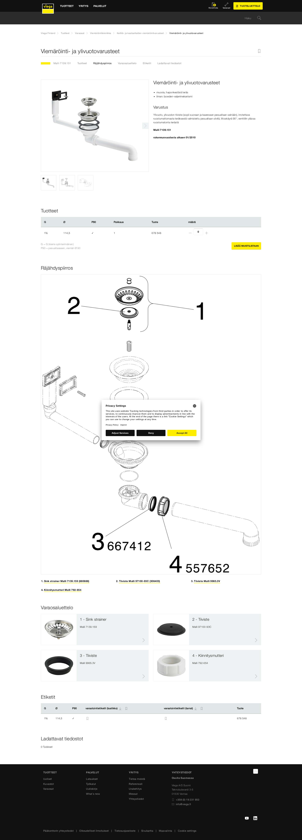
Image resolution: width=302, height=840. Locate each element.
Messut (133, 793)
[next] (145, 126)
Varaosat (79, 33)
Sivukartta (147, 830)
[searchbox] (148, 18)
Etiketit (147, 63)
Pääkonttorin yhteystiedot (58, 830)
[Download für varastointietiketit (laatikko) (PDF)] (120, 708)
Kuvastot (48, 783)
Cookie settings (187, 830)
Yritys (133, 772)
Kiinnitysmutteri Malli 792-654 (62, 589)
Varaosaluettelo (127, 63)
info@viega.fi (183, 804)
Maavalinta (165, 830)
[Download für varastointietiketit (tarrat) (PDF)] (195, 708)
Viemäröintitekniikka (100, 33)
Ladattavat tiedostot (169, 63)
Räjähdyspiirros (102, 63)
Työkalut (91, 783)
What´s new (93, 793)
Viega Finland (48, 33)
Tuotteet (65, 33)
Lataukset (92, 778)
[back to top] (255, 771)
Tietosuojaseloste (125, 830)
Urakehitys (135, 788)
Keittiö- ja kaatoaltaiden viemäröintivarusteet (140, 33)
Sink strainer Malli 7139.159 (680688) (66, 581)
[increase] (206, 233)
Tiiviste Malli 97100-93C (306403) (139, 581)
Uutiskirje (91, 788)
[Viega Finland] (48, 6)
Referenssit (135, 783)
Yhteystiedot (136, 798)
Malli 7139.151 (62, 63)
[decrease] (190, 233)
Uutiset (47, 778)
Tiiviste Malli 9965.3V (207, 581)
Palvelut (92, 772)
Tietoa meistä (137, 778)
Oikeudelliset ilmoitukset (94, 830)
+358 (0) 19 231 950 (187, 799)
